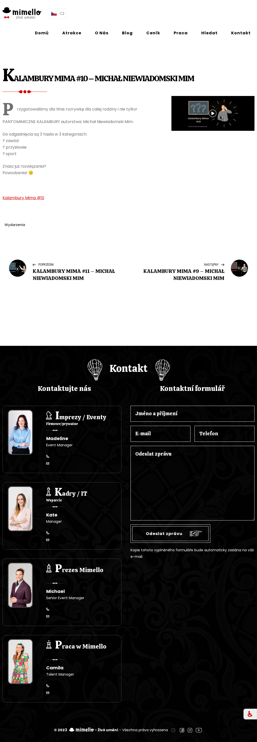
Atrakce (71, 33)
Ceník (153, 33)
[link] (173, 729)
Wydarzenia (15, 224)
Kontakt (241, 33)
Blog (127, 33)
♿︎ (250, 714)
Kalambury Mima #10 (23, 198)
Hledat (209, 33)
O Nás (101, 33)
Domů (42, 33)
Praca (181, 33)
